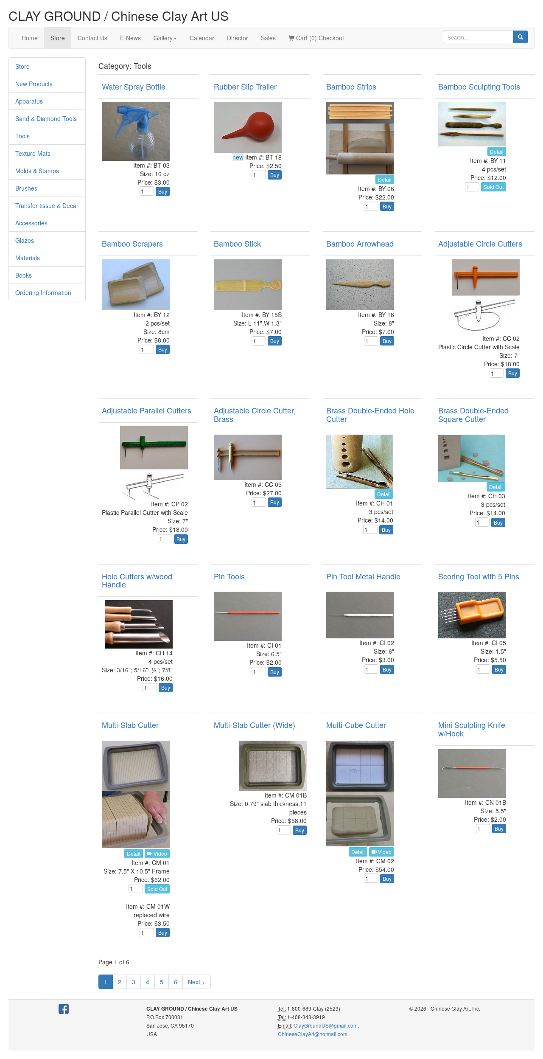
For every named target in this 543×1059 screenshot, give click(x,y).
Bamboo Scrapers (132, 243)
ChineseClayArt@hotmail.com (312, 1033)
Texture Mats (32, 153)
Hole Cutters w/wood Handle (137, 580)
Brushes (26, 188)
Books (23, 275)
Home (30, 38)
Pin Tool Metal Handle (363, 575)
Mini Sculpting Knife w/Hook (471, 729)
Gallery (163, 38)
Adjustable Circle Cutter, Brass (255, 414)
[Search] (520, 37)
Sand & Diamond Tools (46, 118)
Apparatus (29, 101)
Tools (22, 136)
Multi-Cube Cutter (356, 724)
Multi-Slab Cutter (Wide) (254, 724)
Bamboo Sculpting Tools (479, 86)
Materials (27, 257)
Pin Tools (229, 575)
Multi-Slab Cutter (130, 724)
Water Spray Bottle (133, 86)
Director (237, 38)
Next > (196, 982)
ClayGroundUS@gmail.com (326, 1025)
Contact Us (92, 38)
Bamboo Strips (351, 86)
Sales (268, 38)
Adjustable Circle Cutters (480, 243)
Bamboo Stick (237, 243)
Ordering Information (43, 292)
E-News (130, 38)
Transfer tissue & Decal (46, 205)
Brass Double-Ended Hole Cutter (370, 414)
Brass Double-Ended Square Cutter (473, 414)
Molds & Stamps (37, 170)
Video (159, 853)
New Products (34, 83)
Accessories (31, 223)
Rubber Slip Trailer (245, 86)
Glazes (24, 240)
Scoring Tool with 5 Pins (478, 575)
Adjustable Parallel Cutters (146, 410)
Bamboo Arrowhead (360, 243)
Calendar (202, 38)
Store (57, 38)
